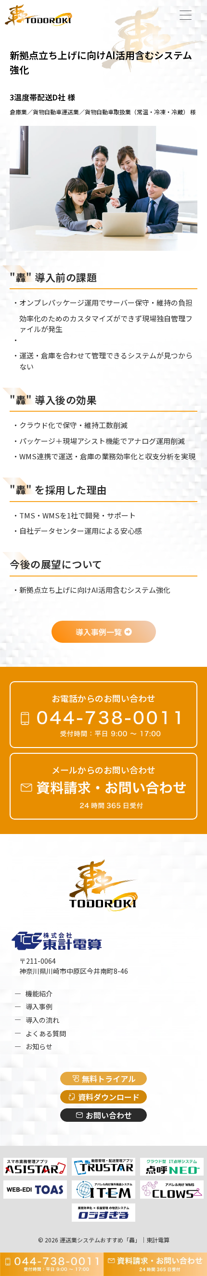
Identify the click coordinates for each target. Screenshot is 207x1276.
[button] (185, 16)
